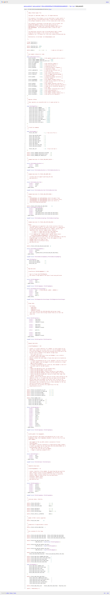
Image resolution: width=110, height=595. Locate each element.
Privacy (11, 593)
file (50, 9)
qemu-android (28, 6)
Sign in (107, 2)
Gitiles (7, 593)
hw (70, 6)
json (108, 593)
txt (104, 593)
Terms (14, 593)
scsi (74, 6)
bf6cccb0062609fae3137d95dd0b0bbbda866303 (54, 6)
